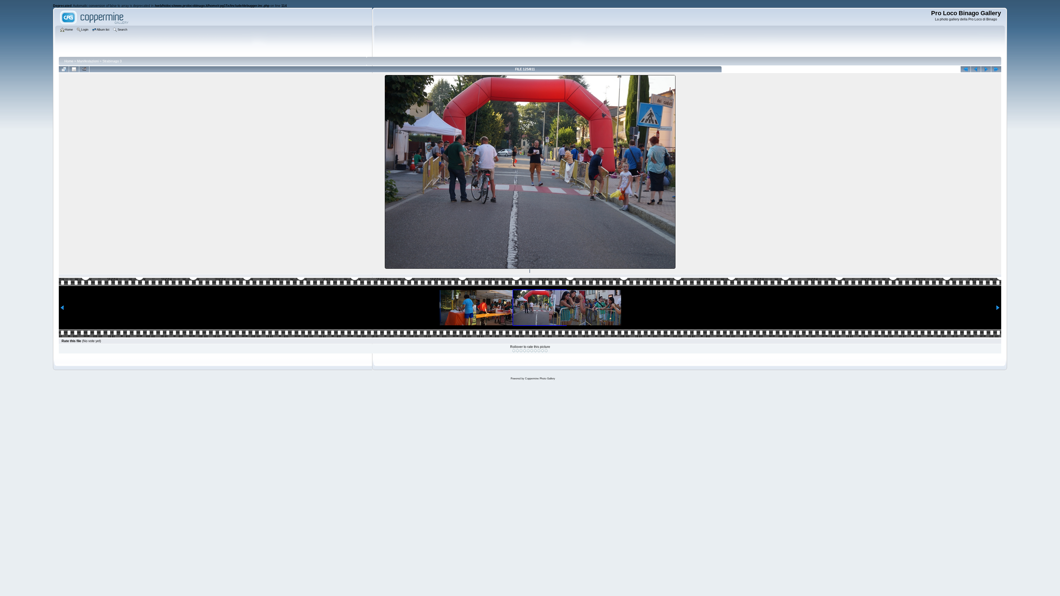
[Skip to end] (996, 69)
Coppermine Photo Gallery (540, 378)
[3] (521, 351)
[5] (528, 351)
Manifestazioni (88, 61)
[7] (535, 351)
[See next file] (986, 69)
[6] (532, 351)
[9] (542, 351)
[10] (546, 351)
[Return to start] (966, 69)
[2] (517, 351)
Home (68, 61)
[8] (539, 351)
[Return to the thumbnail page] (64, 69)
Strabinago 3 (112, 61)
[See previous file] (976, 69)
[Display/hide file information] (74, 69)
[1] (514, 351)
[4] (524, 351)
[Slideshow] (84, 69)
